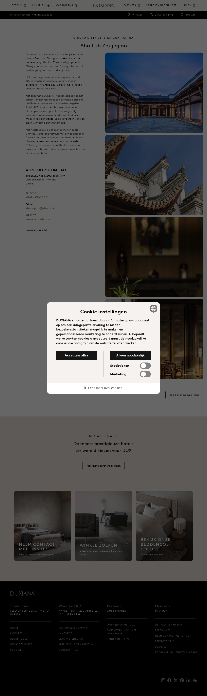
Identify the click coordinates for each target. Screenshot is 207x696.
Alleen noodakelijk (130, 355)
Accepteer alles (76, 355)
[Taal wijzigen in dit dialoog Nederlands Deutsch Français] (153, 309)
